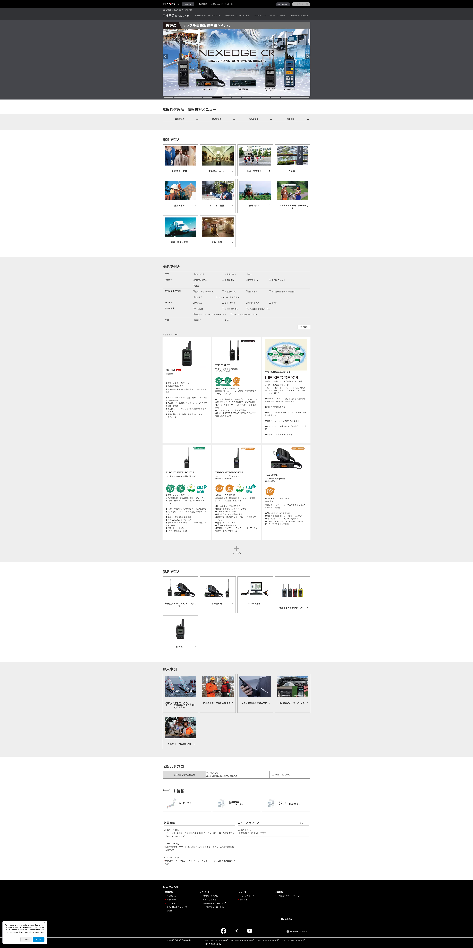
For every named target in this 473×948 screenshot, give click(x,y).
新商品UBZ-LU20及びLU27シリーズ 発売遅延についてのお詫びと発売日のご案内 (200, 862)
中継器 (274, 303)
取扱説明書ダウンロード (213, 903)
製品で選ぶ (253, 119)
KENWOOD (167, 10)
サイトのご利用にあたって (292, 940)
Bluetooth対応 (231, 309)
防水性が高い (200, 274)
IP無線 (282, 15)
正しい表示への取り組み (266, 940)
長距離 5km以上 (279, 280)
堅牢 (250, 274)
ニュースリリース (247, 896)
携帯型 (198, 320)
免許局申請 (252, 291)
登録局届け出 (230, 291)
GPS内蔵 (199, 309)
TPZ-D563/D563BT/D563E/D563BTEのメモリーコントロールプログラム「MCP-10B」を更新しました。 (200, 834)
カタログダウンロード (212, 907)
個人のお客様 (282, 4)
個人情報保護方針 (212, 944)
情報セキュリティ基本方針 (215, 940)
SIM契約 (198, 297)
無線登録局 (229, 15)
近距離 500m (201, 280)
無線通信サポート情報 (299, 15)
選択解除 (304, 327)
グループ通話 (230, 303)
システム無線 (244, 15)
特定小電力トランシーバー (265, 15)
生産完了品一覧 (209, 899)
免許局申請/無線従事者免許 (283, 291)
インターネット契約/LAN (229, 297)
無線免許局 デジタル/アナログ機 (207, 15)
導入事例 (290, 119)
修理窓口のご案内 (210, 896)
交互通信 (199, 303)
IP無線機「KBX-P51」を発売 (252, 833)
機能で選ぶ (216, 119)
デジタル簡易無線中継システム (245, 314)
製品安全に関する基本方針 (241, 940)
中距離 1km (230, 280)
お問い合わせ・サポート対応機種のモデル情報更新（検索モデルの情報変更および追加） (199, 848)
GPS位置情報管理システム (259, 309)
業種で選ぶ (179, 119)
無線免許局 (171, 896)
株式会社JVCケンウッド (287, 896)
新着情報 (243, 899)
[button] (165, 56)
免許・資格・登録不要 (204, 291)
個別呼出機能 (253, 303)
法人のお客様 (178, 10)
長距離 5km (253, 280)
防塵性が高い (230, 274)
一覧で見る (302, 823)
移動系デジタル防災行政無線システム (210, 314)
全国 (197, 286)
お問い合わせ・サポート (222, 4)
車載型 (227, 320)
